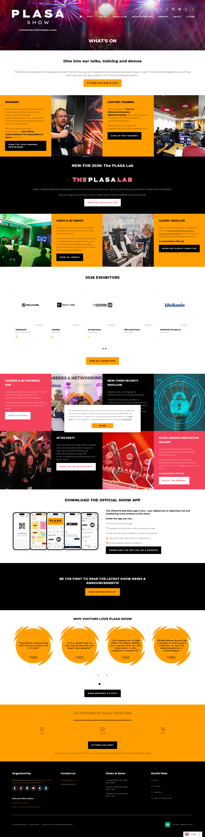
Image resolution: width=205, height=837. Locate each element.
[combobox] (192, 834)
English (193, 834)
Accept (102, 426)
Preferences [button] (127, 419)
